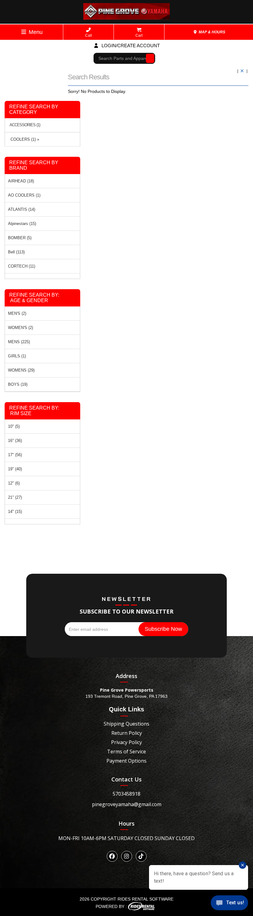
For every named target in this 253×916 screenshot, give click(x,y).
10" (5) (14, 426)
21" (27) (15, 497)
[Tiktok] (141, 856)
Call (88, 35)
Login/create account (130, 45)
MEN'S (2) (17, 313)
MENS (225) (19, 341)
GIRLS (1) (17, 356)
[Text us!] (229, 904)
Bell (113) (16, 252)
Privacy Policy (126, 742)
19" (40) (15, 469)
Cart (139, 35)
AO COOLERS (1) (24, 195)
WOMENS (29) (21, 370)
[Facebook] (112, 856)
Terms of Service (126, 751)
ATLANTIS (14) (21, 209)
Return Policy (126, 733)
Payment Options (126, 761)
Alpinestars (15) (22, 223)
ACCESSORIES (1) (25, 125)
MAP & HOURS (211, 32)
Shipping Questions (126, 724)
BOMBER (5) (19, 237)
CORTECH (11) (21, 266)
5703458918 (126, 793)
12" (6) (14, 483)
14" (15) (15, 511)
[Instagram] (126, 856)
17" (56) (15, 454)
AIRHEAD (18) (21, 181)
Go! (148, 58)
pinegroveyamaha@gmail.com (126, 804)
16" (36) (15, 440)
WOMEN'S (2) (20, 327)
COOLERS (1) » (23, 139)
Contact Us (126, 779)
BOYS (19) (17, 384)
